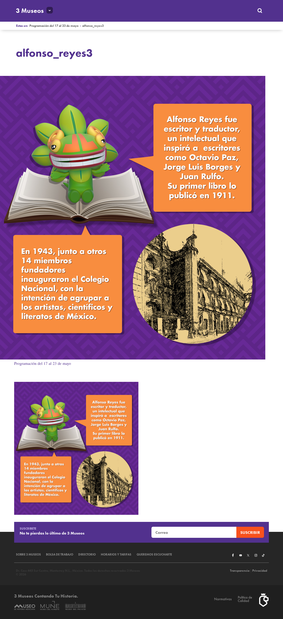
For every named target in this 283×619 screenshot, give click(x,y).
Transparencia (239, 571)
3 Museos (30, 10)
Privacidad (259, 571)
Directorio (87, 554)
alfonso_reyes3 (93, 26)
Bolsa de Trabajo (59, 554)
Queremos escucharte (154, 554)
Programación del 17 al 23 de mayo (53, 26)
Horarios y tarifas (116, 554)
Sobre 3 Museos (28, 554)
